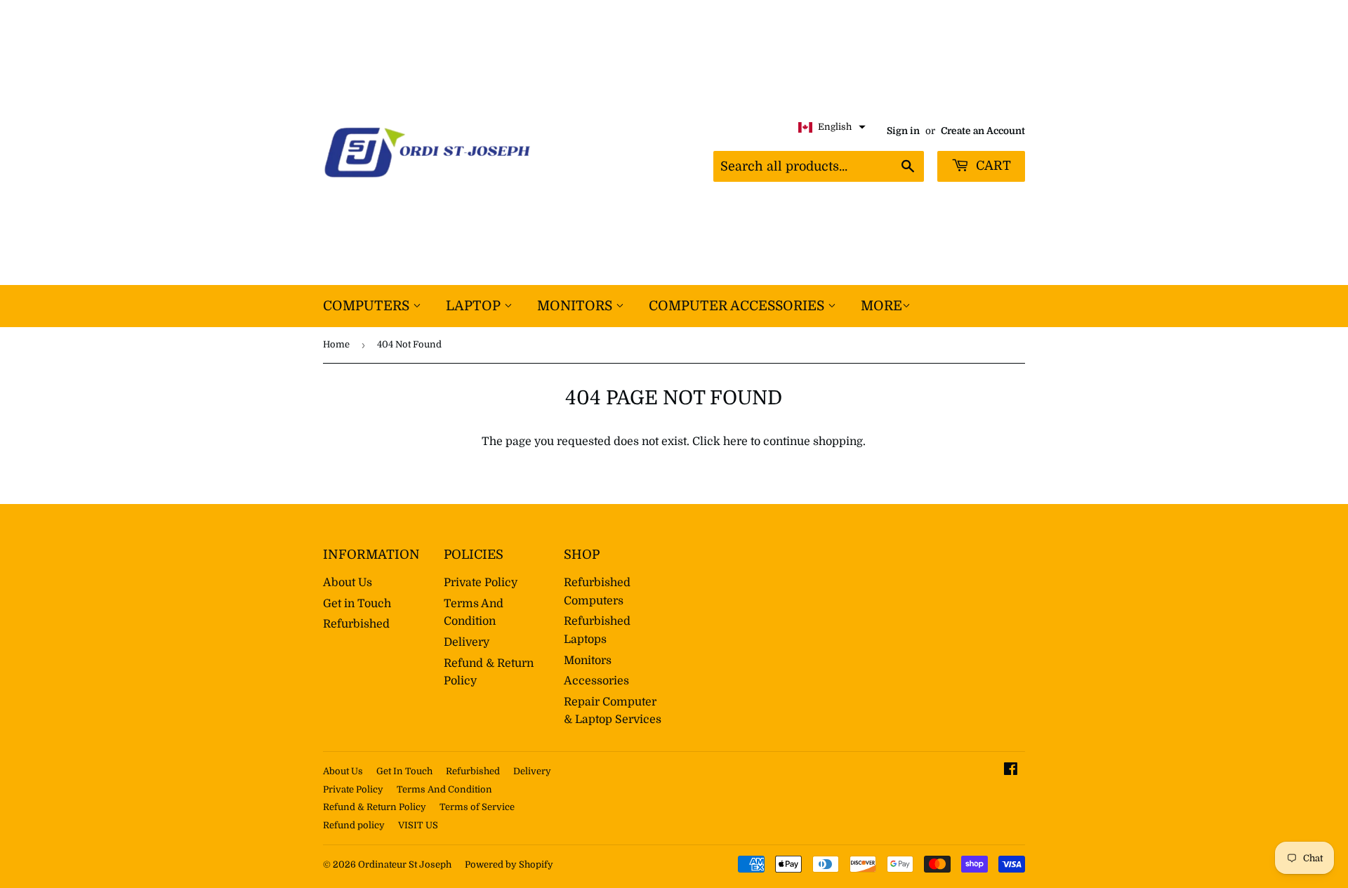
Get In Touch (404, 771)
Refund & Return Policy (374, 807)
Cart (991, 166)
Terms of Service (477, 807)
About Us (347, 582)
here (735, 441)
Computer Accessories (738, 306)
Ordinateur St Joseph (404, 864)
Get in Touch (357, 603)
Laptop (475, 306)
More (881, 306)
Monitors (576, 306)
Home (336, 344)
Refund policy (354, 825)
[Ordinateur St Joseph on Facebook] (1010, 770)
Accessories (596, 681)
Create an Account (983, 131)
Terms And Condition (444, 789)
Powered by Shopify (509, 864)
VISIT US (418, 825)
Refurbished (356, 624)
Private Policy (480, 582)
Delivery (466, 642)
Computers (368, 306)
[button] (832, 127)
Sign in (903, 131)
